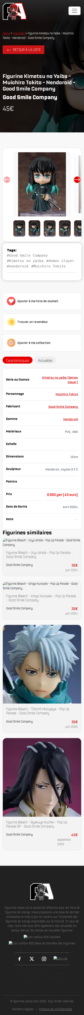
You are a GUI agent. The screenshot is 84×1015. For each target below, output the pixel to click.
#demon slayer (60, 261)
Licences (60, 973)
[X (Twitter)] (31, 958)
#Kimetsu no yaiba (25, 261)
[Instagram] (44, 958)
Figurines (19, 33)
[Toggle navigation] (74, 10)
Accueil (22, 973)
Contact (52, 977)
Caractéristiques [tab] (17, 360)
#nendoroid (17, 266)
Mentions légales (23, 1009)
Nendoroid (70, 419)
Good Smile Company (63, 407)
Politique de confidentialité (55, 1009)
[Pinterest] (60, 958)
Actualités (33, 977)
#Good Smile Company (27, 255)
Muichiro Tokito (67, 394)
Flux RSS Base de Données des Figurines (49, 943)
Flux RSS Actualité (48, 937)
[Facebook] (19, 958)
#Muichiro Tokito (48, 266)
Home (6, 33)
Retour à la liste (27, 50)
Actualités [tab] (45, 360)
